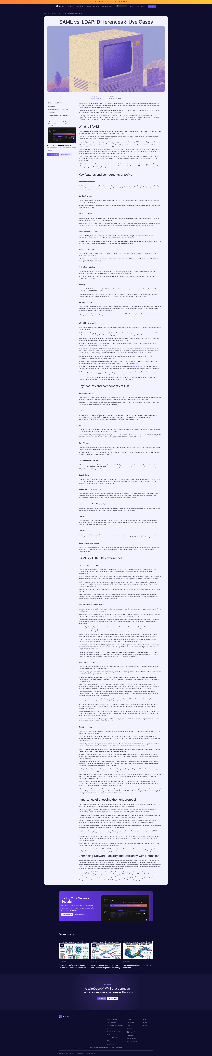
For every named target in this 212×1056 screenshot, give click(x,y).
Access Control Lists (113, 1032)
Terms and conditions (80, 1053)
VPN (126, 361)
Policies (71, 1053)
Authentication (83, 103)
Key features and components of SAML (58, 109)
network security (137, 366)
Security (54, 13)
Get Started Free (53, 154)
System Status (131, 1038)
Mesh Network (111, 1022)
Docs (128, 1026)
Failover (109, 1041)
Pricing (129, 1019)
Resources (47, 13)
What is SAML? (52, 106)
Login (137, 6)
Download (143, 6)
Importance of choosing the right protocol (59, 121)
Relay (108, 1029)
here (143, 880)
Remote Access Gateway (115, 1026)
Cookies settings (91, 1053)
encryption (98, 789)
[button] (71, 6)
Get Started (152, 6)
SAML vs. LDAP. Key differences (56, 118)
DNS (108, 1035)
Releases (130, 1035)
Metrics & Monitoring (113, 1038)
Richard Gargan (96, 98)
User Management (112, 1044)
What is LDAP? (52, 112)
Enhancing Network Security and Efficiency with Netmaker (60, 124)
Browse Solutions (65, 154)
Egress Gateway (112, 1019)
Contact (132, 6)
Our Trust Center (132, 1041)
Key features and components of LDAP (58, 115)
